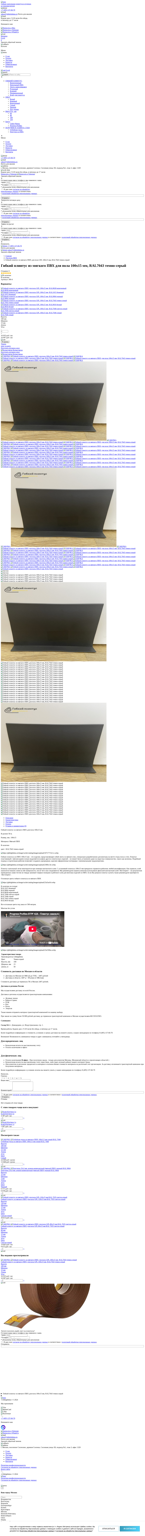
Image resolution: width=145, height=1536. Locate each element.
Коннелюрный (15, 83)
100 (11, 118)
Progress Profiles (16, 126)
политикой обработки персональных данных (19, 193)
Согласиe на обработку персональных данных (19, 1467)
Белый (12, 99)
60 (11, 113)
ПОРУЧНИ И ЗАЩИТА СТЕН (17, 128)
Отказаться (108, 1529)
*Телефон (4, 185)
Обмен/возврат (11, 64)
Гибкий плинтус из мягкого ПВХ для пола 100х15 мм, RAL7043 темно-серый (33, 1394)
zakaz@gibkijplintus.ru (9, 14)
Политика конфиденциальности (13, 1465)
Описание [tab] (9, 818)
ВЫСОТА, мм (10, 111)
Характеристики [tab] (11, 820)
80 (11, 115)
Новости (8, 62)
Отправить (5, 198)
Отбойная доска (16, 130)
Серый (12, 105)
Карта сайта (5, 1469)
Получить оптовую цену (10, 348)
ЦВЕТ (7, 97)
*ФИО (3, 182)
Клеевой (13, 91)
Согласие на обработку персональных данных (74, 1531)
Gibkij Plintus (15, 124)
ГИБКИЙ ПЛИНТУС (13, 81)
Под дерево (14, 109)
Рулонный (14, 89)
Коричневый (15, 103)
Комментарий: (6, 1090)
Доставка (9, 60)
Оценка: (4, 1076)
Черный (13, 107)
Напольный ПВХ (16, 85)
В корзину (5, 342)
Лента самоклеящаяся (18, 87)
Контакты (9, 66)
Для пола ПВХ (11, 258)
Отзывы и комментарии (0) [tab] (15, 826)
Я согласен (130, 1529)
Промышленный (16, 93)
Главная (8, 256)
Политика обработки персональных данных (36, 1531)
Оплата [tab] (8, 824)
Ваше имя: (5, 1080)
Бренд (7, 122)
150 (11, 120)
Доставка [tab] (9, 822)
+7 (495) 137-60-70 (8, 10)
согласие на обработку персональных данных (15, 190)
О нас (7, 56)
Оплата (8, 58)
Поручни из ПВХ (17, 132)
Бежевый (13, 101)
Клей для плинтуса (17, 95)
